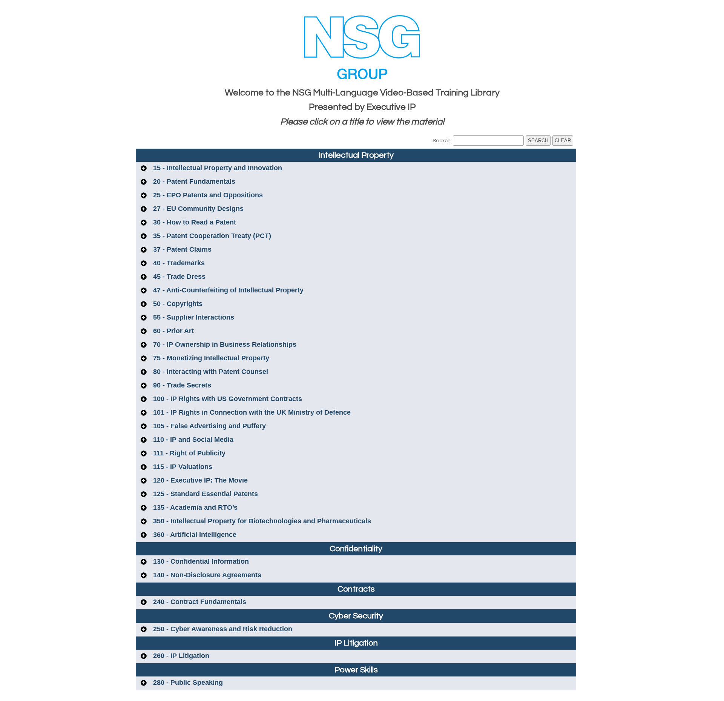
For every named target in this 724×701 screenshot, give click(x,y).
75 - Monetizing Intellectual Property (210, 358)
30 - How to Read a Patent (193, 222)
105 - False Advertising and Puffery (208, 426)
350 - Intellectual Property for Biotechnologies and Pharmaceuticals (261, 521)
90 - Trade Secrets (181, 385)
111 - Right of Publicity (188, 453)
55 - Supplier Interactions (192, 317)
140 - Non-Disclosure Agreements (206, 575)
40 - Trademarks (178, 263)
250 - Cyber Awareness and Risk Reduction (221, 629)
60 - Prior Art (172, 331)
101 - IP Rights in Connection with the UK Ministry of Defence (251, 412)
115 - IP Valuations (181, 466)
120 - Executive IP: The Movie (199, 480)
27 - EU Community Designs (197, 208)
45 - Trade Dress (178, 276)
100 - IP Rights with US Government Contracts (226, 399)
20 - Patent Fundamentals (193, 181)
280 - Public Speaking (187, 682)
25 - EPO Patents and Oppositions (207, 195)
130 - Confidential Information (200, 561)
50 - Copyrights (176, 303)
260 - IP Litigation (180, 655)
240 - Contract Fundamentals (198, 602)
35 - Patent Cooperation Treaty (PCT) (211, 236)
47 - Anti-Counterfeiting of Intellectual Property (227, 290)
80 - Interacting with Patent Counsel (209, 371)
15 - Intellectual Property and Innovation (216, 168)
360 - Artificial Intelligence (193, 534)
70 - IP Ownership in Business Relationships (223, 344)
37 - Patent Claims (181, 249)
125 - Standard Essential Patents (204, 494)
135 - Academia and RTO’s (194, 507)
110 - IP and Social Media (192, 439)
